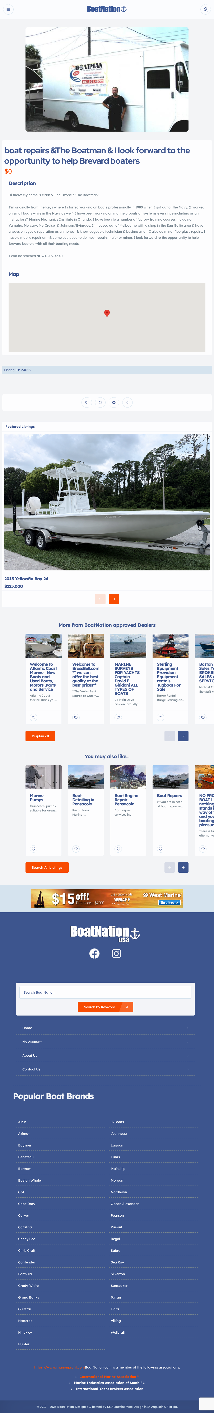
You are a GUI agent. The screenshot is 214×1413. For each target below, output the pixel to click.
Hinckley (25, 1332)
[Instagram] (116, 953)
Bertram (24, 1169)
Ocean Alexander (125, 1204)
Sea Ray (117, 1262)
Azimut (23, 1133)
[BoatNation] (107, 9)
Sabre (115, 1250)
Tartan (116, 1297)
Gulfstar (24, 1309)
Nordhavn (119, 1192)
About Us (29, 1055)
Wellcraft (118, 1332)
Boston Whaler (30, 1180)
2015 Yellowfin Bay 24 (26, 578)
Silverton (118, 1274)
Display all (40, 736)
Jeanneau (119, 1133)
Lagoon (117, 1145)
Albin (22, 1122)
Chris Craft (26, 1250)
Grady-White (28, 1286)
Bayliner (24, 1145)
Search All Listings (47, 867)
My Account (32, 1042)
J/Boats (117, 1122)
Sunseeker (119, 1286)
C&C (21, 1192)
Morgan (117, 1180)
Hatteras (25, 1321)
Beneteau (26, 1157)
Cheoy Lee (26, 1239)
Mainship (118, 1169)
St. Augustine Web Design (125, 1407)
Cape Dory (26, 1204)
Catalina (25, 1227)
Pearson (117, 1215)
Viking (116, 1321)
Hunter (23, 1344)
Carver (23, 1215)
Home (27, 1028)
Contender (26, 1262)
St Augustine (156, 1407)
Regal (115, 1239)
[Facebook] (94, 953)
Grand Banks (28, 1297)
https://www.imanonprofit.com (59, 1367)
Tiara (115, 1309)
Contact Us (31, 1069)
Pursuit (116, 1227)
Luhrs (115, 1157)
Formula (25, 1274)
